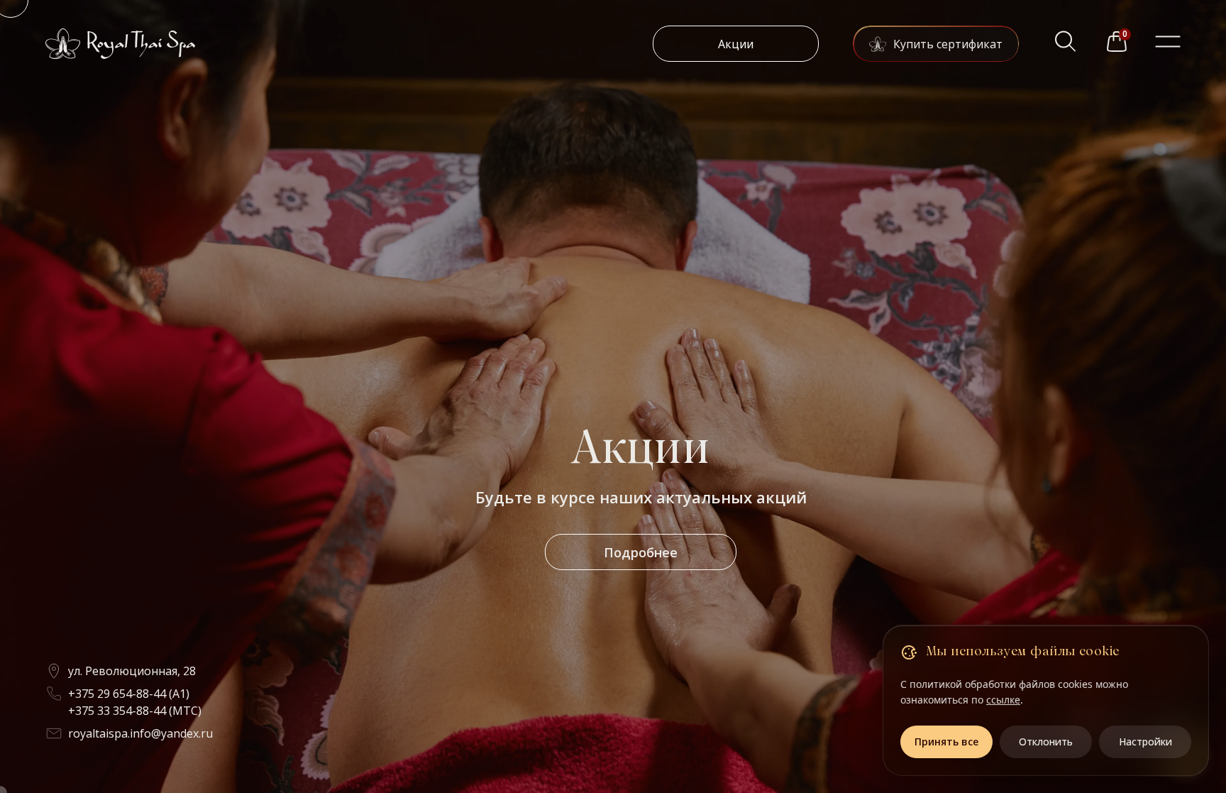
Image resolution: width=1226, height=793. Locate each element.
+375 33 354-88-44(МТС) (134, 710)
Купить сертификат (948, 44)
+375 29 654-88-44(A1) (128, 693)
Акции (735, 44)
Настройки (1145, 741)
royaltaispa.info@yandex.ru (140, 733)
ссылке (1003, 699)
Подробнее (641, 552)
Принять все (946, 741)
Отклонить (1046, 741)
